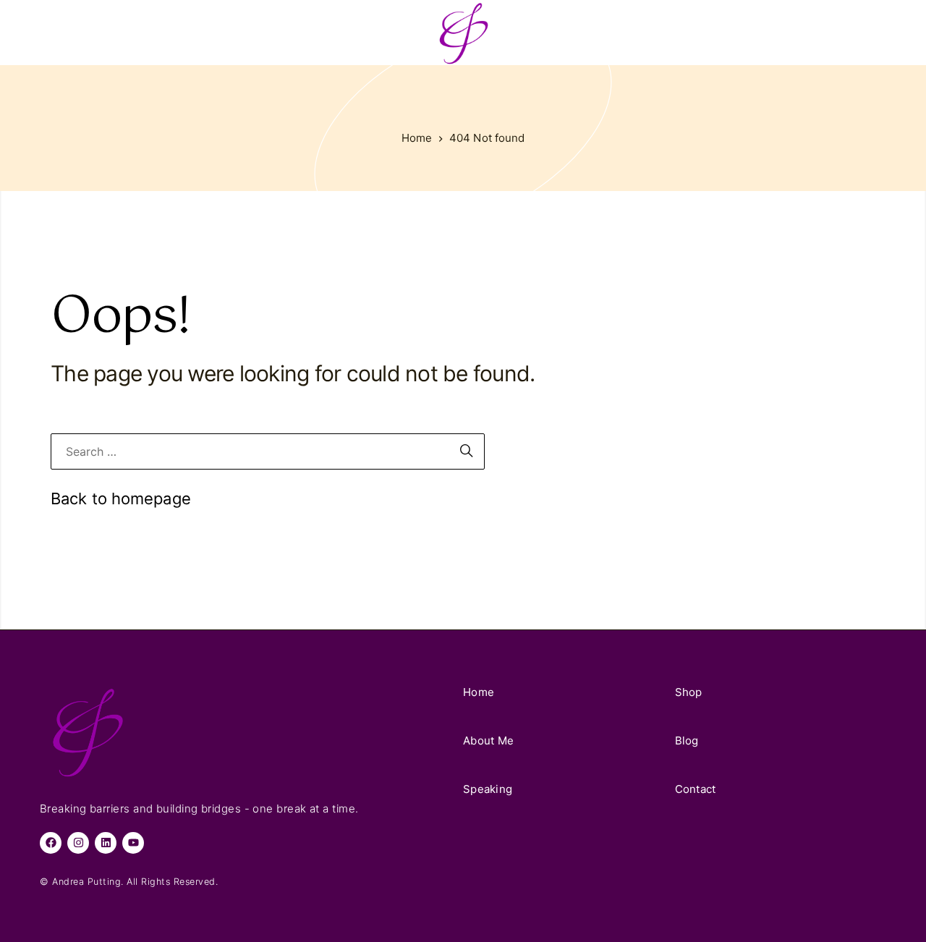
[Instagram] (78, 843)
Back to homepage (121, 498)
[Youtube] (133, 843)
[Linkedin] (105, 843)
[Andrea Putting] (463, 32)
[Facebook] (50, 843)
